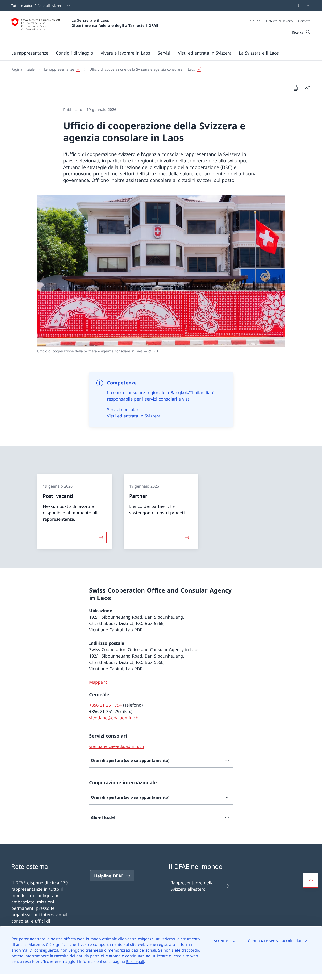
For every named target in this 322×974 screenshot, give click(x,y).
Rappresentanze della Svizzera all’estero (192, 886)
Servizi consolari (123, 409)
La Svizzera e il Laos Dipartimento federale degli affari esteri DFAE (114, 23)
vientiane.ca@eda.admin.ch (116, 746)
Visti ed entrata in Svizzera (134, 416)
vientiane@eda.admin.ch (113, 718)
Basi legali (135, 961)
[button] (30, 52)
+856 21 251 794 (105, 705)
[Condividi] (307, 87)
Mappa (96, 682)
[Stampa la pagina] (295, 87)
